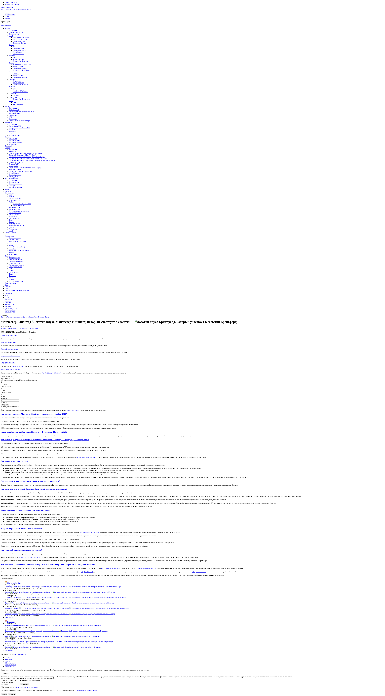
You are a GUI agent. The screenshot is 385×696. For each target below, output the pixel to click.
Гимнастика (13, 229)
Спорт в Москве (10, 233)
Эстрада (11, 279)
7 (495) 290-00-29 (11, 2)
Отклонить (12, 694)
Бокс (10, 195)
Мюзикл (8, 286)
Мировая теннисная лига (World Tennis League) (25, 167)
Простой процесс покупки (10, 349)
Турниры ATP (13, 166)
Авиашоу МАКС (14, 223)
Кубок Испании (18, 59)
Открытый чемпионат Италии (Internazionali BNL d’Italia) (28, 158)
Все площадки (10, 312)
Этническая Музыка (16, 281)
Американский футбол (16, 225)
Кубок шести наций (19, 205)
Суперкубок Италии (20, 77)
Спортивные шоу (15, 213)
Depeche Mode (14, 240)
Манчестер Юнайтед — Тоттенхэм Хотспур (67, 608)
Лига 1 (15, 88)
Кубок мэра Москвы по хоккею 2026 (21, 111)
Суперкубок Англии (20, 68)
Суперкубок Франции (20, 92)
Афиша (7, 18)
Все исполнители (15, 238)
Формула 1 (8, 146)
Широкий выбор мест (8, 342)
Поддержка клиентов (8, 363)
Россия (11, 45)
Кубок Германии (18, 83)
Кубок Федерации (15, 175)
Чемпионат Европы (19, 43)
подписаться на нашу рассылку (29, 557)
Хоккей (7, 106)
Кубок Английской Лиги (21, 70)
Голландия (12, 93)
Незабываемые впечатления (10, 369)
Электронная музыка (16, 261)
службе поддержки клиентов (86, 457)
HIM (10, 243)
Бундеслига (17, 81)
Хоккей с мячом (14, 209)
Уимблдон (12, 151)
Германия (12, 79)
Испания (12, 55)
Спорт (7, 13)
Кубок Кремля (14, 173)
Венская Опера (10, 304)
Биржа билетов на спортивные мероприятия (16, 9)
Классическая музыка (16, 265)
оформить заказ (6, 25)
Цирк (7, 288)
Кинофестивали (10, 283)
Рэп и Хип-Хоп (14, 272)
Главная (7, 657)
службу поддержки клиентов (146, 568)
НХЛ (10, 117)
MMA (7, 189)
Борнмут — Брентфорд (53, 625)
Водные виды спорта (16, 198)
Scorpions (12, 252)
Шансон (11, 277)
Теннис (7, 148)
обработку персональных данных (26, 687)
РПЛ (14, 46)
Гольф (11, 231)
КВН (6, 285)
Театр (7, 16)
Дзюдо (11, 220)
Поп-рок (12, 270)
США (11, 101)
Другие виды (9, 193)
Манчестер (12, 328)
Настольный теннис (16, 218)
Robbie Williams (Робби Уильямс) (20, 250)
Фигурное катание (11, 178)
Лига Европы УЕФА (20, 39)
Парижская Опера (11, 308)
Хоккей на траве (14, 207)
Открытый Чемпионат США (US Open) (22, 155)
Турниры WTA (14, 164)
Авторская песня (14, 258)
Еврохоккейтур (14, 115)
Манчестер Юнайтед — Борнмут (60, 614)
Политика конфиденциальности (86, 690)
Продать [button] (4, 315)
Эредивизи (16, 95)
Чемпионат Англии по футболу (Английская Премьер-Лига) (28, 317)
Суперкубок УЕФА (19, 41)
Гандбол (12, 227)
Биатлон (8, 137)
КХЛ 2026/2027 (14, 110)
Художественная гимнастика (19, 211)
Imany (11, 245)
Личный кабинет (7, 8)
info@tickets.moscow (12, 4)
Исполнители (9, 236)
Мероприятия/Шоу (15, 267)
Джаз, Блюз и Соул (15, 259)
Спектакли (8, 294)
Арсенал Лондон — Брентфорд (59, 642)
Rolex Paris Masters (15, 169)
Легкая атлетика (14, 200)
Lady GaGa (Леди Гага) (17, 247)
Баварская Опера (10, 310)
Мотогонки (13, 216)
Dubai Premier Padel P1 (16, 162)
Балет (7, 295)
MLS (14, 102)
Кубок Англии (18, 66)
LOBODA (12, 249)
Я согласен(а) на (20, 687)
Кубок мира (13, 119)
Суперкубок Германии (20, 84)
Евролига (12, 130)
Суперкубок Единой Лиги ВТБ (19, 128)
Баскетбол (8, 122)
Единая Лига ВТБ (15, 126)
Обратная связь (10, 663)
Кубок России (17, 52)
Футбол (7, 28)
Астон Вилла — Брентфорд (56, 631)
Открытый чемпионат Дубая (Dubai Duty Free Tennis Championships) (32, 160)
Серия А (16, 74)
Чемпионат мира (14, 34)
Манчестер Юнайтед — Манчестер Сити (65, 597)
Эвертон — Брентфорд (53, 647)
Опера (7, 297)
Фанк (11, 274)
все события (9, 617)
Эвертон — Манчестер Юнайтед (60, 592)
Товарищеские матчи (16, 32)
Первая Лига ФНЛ (19, 48)
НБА (10, 133)
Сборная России (18, 54)
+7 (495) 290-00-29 (87, 572)
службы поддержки (17, 366)
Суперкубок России (19, 50)
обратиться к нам (73, 410)
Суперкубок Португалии (21, 99)
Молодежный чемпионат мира (19, 121)
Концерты (8, 299)
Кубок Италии (18, 75)
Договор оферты (10, 666)
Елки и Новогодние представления (17, 290)
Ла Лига (15, 57)
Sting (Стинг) (13, 254)
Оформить (5, 404)
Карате (11, 222)
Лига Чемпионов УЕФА (21, 37)
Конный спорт (14, 214)
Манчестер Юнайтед (14, 583)
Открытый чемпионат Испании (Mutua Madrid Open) (27, 157)
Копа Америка (18, 104)
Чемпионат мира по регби (22, 204)
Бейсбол (11, 196)
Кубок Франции (18, 90)
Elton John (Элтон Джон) (17, 241)
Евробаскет (13, 131)
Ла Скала (8, 306)
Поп (10, 268)
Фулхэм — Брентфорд (52, 636)
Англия (11, 63)
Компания (8, 659)
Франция (12, 86)
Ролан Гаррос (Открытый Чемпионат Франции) (25, 153)
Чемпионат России (15, 187)
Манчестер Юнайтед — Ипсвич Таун (63, 587)
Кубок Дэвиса (13, 177)
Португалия (13, 97)
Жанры (7, 256)
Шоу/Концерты (10, 15)
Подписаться (24, 684)
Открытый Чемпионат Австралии (20, 171)
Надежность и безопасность (10, 356)
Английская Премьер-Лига (22, 65)
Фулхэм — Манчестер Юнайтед (59, 603)
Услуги (7, 661)
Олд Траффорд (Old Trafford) (28, 328)
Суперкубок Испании (20, 61)
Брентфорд (11, 622)
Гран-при (12, 186)
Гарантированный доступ (9, 335)
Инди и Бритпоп (14, 263)
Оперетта (8, 303)
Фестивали (12, 276)
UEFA (11, 36)
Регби (11, 202)
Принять (4, 694)
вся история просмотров (20, 654)
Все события (13, 30)
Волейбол (8, 191)
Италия (11, 72)
